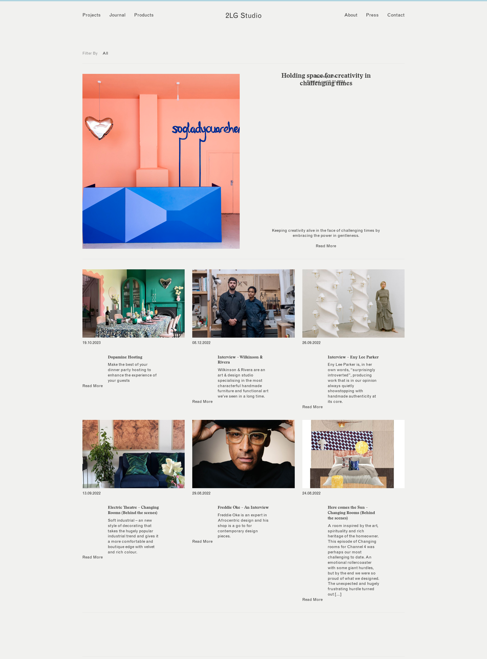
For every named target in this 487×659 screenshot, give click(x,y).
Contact (396, 15)
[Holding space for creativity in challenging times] (161, 161)
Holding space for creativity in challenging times (326, 79)
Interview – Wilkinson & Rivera (240, 359)
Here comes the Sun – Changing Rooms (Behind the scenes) (351, 512)
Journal (117, 15)
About (350, 15)
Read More (326, 246)
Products (144, 15)
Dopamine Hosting (125, 357)
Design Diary (121, 53)
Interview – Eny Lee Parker (353, 357)
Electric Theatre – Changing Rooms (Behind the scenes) (133, 509)
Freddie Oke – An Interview (243, 507)
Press (372, 15)
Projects (91, 15)
